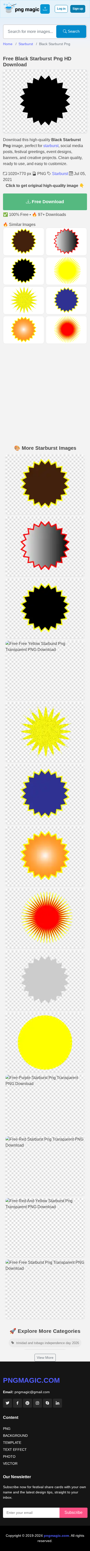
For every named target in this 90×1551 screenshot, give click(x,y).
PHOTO (9, 1456)
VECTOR (10, 1463)
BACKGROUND (15, 1435)
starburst (50, 146)
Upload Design (45, 9)
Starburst (25, 44)
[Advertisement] (45, 395)
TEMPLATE (12, 1442)
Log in (61, 8)
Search (73, 31)
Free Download (47, 201)
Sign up (77, 8)
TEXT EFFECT (15, 1449)
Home (7, 44)
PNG (6, 1428)
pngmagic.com (31, 1380)
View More (45, 1358)
